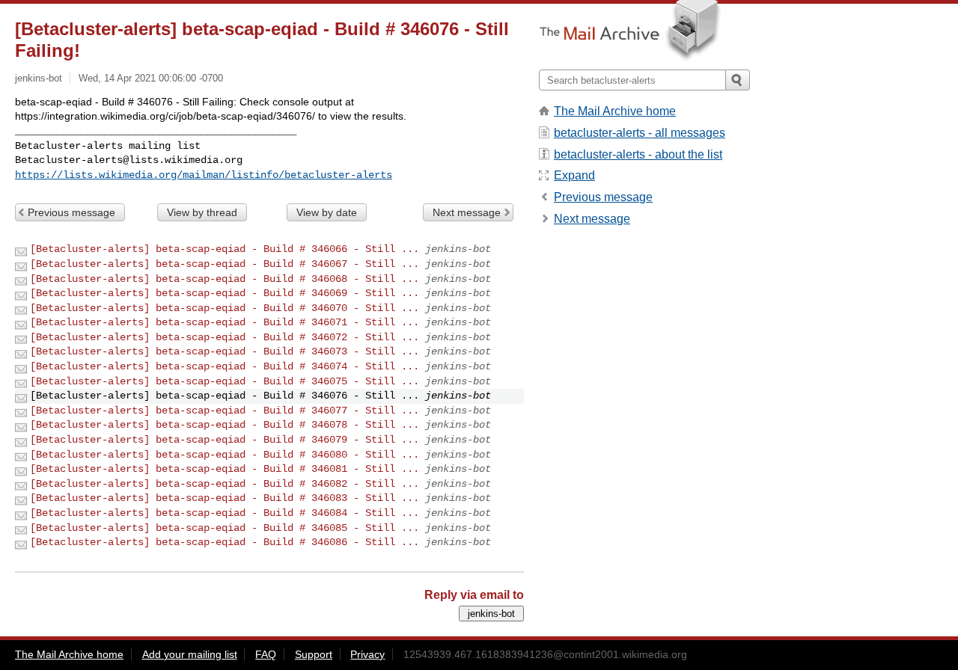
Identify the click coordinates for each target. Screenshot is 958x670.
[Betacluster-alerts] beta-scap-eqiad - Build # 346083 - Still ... (224, 498)
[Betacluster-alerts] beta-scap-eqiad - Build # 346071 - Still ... (224, 322)
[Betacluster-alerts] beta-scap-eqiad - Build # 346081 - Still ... (224, 469)
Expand (574, 175)
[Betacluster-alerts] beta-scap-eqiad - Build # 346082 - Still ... (224, 484)
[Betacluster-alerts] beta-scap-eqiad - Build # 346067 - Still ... (224, 264)
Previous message (71, 212)
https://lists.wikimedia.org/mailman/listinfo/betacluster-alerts (203, 175)
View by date (326, 212)
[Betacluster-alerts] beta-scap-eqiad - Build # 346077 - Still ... (224, 411)
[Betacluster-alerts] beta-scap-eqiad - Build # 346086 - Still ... (224, 542)
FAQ (265, 654)
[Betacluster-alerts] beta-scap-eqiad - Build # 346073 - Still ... (224, 351)
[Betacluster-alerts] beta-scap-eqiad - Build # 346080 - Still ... (224, 455)
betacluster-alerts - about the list (638, 154)
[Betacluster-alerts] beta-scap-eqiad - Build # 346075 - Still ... (224, 381)
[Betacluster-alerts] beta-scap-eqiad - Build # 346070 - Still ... (224, 308)
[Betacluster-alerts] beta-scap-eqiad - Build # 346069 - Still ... (224, 293)
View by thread (202, 212)
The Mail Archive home (615, 111)
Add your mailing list (189, 654)
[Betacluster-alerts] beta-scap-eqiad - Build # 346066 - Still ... (224, 249)
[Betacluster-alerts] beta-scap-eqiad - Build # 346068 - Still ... (224, 279)
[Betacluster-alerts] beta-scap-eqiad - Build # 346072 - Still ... (224, 337)
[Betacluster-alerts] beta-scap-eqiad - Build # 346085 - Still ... (224, 528)
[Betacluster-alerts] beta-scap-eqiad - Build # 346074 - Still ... (224, 366)
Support (313, 654)
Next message (467, 212)
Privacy (367, 654)
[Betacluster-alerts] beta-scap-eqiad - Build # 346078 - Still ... (224, 425)
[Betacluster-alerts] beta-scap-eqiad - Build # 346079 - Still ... (224, 440)
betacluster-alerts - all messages (639, 132)
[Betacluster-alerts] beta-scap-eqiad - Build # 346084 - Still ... (224, 513)
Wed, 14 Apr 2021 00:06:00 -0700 (151, 78)
